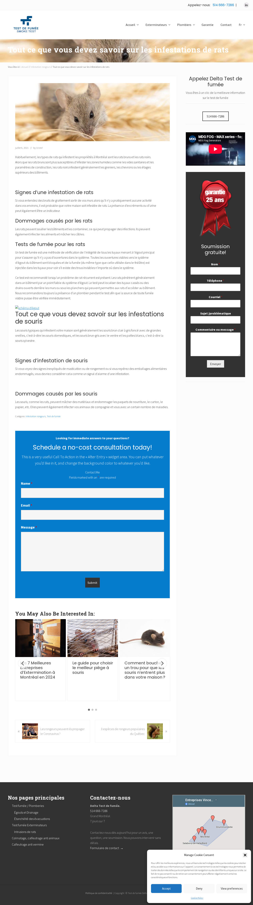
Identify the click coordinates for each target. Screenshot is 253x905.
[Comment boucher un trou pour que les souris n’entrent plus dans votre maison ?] (145, 638)
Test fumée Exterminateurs (29, 825)
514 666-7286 (223, 5)
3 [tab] (96, 710)
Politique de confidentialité (99, 893)
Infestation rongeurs (36, 416)
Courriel (215, 297)
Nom (215, 264)
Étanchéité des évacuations (32, 819)
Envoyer (215, 364)
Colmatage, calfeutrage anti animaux (35, 838)
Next (162, 663)
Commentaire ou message (215, 329)
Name (26, 483)
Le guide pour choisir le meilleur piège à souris (92, 667)
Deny (199, 888)
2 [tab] (92, 710)
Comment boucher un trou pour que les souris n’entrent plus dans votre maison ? (145, 670)
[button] (245, 855)
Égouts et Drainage (26, 812)
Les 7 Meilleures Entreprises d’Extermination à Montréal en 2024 (37, 670)
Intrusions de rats (25, 832)
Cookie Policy (197, 897)
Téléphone (215, 281)
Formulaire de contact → (106, 848)
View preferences (232, 888)
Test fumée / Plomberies (28, 806)
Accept (166, 888)
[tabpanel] (40, 660)
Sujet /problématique (215, 313)
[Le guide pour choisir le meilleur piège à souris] (92, 638)
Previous (23, 663)
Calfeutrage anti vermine (28, 844)
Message (29, 527)
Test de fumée (53, 416)
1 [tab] (89, 710)
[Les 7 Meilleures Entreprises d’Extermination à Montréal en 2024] (40, 638)
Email (26, 505)
